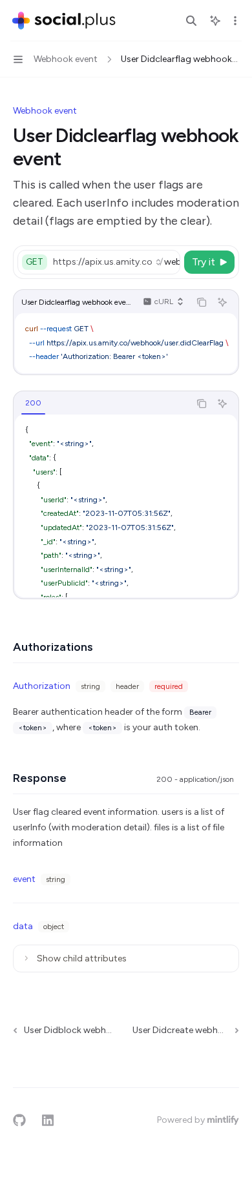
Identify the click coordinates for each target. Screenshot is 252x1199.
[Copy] (168, 262)
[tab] (33, 403)
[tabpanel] (126, 506)
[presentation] (116, 262)
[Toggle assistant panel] (215, 20)
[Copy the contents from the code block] (201, 302)
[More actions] (235, 21)
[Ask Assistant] (222, 302)
